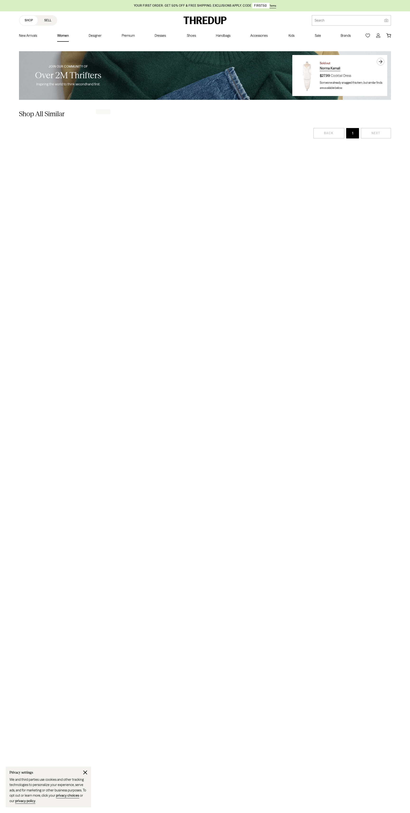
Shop (29, 20)
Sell (47, 20)
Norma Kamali (330, 68)
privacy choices (67, 795)
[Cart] (388, 35)
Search (320, 20)
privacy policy (25, 801)
